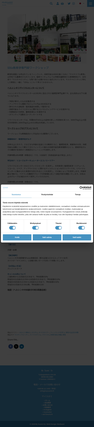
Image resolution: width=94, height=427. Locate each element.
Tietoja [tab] (77, 194)
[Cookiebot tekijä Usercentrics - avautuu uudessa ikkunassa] (81, 188)
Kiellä (17, 237)
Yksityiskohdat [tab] (47, 194)
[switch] (35, 228)
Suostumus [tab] (16, 194)
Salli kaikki (77, 237)
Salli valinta (47, 237)
